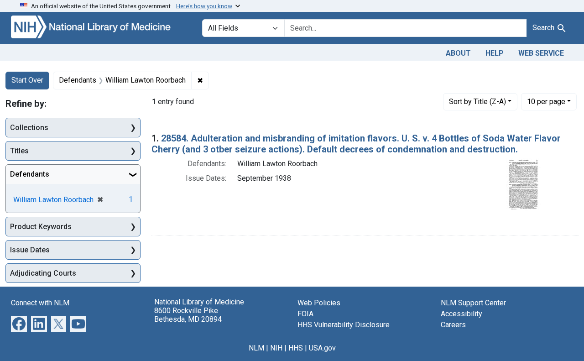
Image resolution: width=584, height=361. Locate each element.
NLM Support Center (473, 302)
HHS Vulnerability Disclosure (343, 324)
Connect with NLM (40, 302)
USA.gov (322, 348)
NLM (256, 348)
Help (494, 53)
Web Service (541, 53)
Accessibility (461, 313)
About (458, 53)
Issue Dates (30, 250)
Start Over (27, 80)
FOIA (305, 313)
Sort (477, 101)
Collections (29, 127)
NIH (276, 348)
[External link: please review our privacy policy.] (19, 323)
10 (546, 101)
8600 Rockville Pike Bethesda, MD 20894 (188, 315)
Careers (453, 324)
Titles (19, 150)
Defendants (29, 174)
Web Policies (318, 302)
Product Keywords (41, 226)
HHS (295, 348)
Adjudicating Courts (43, 273)
